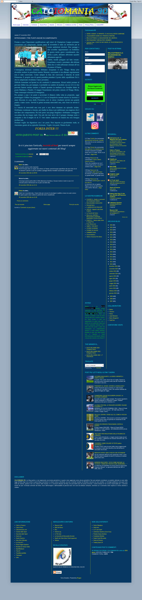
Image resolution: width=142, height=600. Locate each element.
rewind (30, 156)
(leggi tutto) (94, 154)
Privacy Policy (89, 25)
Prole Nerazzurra (91, 224)
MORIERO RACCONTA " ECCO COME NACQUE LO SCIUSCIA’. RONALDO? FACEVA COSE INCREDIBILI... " (110, 463)
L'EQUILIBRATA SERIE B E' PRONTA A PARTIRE (101, 36)
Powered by (90, 104)
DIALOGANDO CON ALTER (94, 203)
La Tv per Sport (97, 529)
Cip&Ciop (112, 320)
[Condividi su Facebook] (46, 154)
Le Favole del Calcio (92, 213)
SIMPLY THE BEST (92, 226)
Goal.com (18, 536)
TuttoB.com (113, 159)
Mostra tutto (125, 217)
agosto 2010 (112, 276)
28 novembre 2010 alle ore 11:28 (28, 197)
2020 (111, 239)
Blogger (79, 578)
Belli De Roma (59, 527)
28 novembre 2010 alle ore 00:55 (28, 173)
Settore (57, 540)
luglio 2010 (112, 278)
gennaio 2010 (113, 293)
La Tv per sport (114, 180)
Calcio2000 (100, 25)
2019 (111, 242)
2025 (111, 227)
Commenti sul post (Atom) (27, 207)
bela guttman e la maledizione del (94, 149)
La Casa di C (19, 542)
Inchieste (34, 25)
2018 (111, 244)
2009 (111, 296)
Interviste (26, 25)
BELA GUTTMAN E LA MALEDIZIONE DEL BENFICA (102, 38)
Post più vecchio (74, 204)
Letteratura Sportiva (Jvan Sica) (102, 531)
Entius (21, 190)
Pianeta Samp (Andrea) (99, 534)
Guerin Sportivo (20, 538)
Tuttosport (19, 555)
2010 (111, 264)
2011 (111, 261)
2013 (111, 256)
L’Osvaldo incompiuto (115, 198)
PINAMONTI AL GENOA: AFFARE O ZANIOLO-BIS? (109, 386)
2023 (111, 232)
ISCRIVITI (94, 98)
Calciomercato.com (21, 529)
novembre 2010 (113, 268)
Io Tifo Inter (58, 534)
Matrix (21, 164)
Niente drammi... (114, 175)
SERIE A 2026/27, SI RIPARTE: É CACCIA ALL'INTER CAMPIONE (105, 33)
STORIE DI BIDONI (92, 228)
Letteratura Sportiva (116, 202)
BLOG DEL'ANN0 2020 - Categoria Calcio (93, 348)
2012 (111, 259)
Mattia (111, 309)
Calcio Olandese (98, 525)
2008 (111, 298)
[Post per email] (37, 154)
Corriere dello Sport (21, 531)
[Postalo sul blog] (42, 154)
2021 (111, 237)
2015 (111, 252)
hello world (113, 189)
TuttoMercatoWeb (21, 553)
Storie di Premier (115, 187)
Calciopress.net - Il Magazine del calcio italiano (118, 138)
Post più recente (19, 204)
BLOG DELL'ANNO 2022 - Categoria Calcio (94, 352)
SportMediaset (20, 549)
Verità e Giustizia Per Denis (94, 236)
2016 (111, 249)
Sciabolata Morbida (98, 536)
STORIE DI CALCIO (92, 230)
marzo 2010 (112, 288)
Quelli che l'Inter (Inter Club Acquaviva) (66, 538)
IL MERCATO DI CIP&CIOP (94, 207)
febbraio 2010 (113, 290)
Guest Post (43, 25)
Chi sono (59, 25)
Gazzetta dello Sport (22, 534)
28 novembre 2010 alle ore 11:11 (28, 185)
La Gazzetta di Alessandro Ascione (64, 536)
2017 (111, 247)
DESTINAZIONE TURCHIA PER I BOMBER (99, 40)
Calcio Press (19, 527)
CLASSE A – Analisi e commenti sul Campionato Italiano (96, 200)
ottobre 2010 (113, 271)
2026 (111, 225)
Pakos (111, 313)
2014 (111, 254)
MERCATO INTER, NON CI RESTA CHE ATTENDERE (109, 453)
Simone (92, 147)
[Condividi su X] (44, 154)
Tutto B (18, 551)
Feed (80, 25)
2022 (111, 234)
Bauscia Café (58, 525)
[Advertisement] (49, 30)
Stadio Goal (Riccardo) (99, 538)
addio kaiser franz (97, 172)
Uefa (17, 557)
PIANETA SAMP (114, 174)
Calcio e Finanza (115, 150)
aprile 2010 (112, 286)
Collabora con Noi (70, 25)
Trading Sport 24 (98, 542)
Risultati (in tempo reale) (23, 546)
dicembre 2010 (113, 266)
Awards (52, 25)
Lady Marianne (113, 316)
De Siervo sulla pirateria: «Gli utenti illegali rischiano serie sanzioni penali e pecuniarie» (117, 153)
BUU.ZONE (113, 166)
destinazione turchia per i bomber (94, 140)
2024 (111, 230)
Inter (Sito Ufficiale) (21, 540)
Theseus (111, 311)
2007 (111, 301)
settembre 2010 (113, 273)
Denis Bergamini (114, 318)
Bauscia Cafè (114, 210)
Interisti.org (58, 531)
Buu (56, 529)
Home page (16, 25)
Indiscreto (96, 527)
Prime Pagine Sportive (22, 544)
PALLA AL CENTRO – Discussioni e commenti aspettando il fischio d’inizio (94, 216)
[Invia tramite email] (40, 154)
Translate (98, 368)
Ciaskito (92, 138)
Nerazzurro (93, 158)
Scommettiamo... (91, 234)
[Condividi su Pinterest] (48, 154)
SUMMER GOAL (91, 232)
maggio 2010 (113, 283)
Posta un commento (22, 201)
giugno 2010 (112, 281)
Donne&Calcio (90, 205)
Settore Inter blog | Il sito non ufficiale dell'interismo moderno (118, 195)
